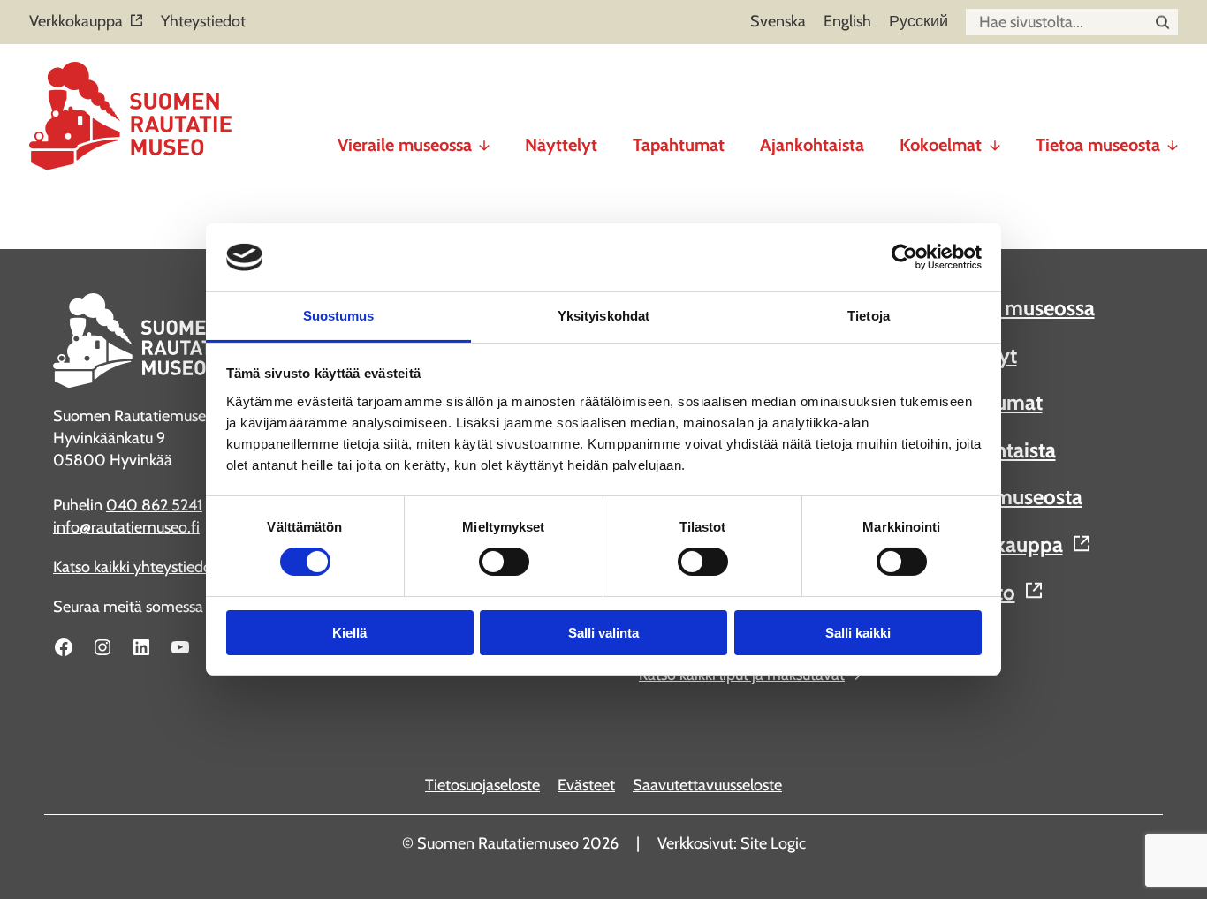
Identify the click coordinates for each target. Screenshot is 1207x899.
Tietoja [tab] (868, 315)
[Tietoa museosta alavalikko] (1172, 137)
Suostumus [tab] (339, 315)
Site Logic (773, 843)
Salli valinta (603, 632)
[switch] (504, 562)
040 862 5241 (154, 505)
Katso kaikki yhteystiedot (135, 567)
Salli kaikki (858, 632)
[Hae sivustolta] (1162, 22)
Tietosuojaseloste (482, 785)
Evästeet (586, 785)
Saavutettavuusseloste (707, 785)
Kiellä (349, 632)
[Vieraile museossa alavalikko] (484, 137)
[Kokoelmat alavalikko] (995, 137)
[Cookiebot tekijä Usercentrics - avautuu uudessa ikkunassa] (904, 257)
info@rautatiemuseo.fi (126, 527)
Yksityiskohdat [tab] (603, 315)
